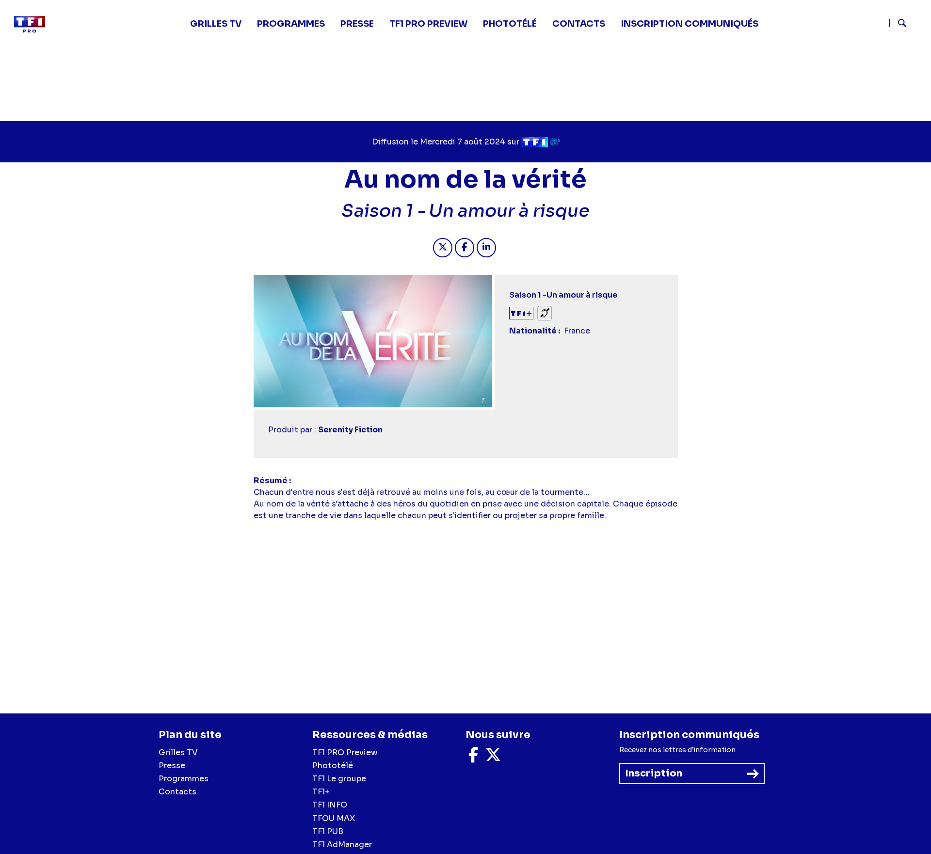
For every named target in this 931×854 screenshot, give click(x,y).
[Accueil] (33, 24)
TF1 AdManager (342, 844)
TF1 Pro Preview (428, 23)
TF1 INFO (329, 805)
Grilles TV (215, 23)
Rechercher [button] (898, 23)
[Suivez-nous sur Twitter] (493, 758)
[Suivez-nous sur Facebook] (473, 758)
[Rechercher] (906, 24)
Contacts (177, 792)
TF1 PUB (327, 831)
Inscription (653, 773)
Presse (357, 23)
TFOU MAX (333, 818)
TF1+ (320, 792)
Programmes (184, 779)
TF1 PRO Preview (345, 752)
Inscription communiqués (689, 23)
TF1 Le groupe (339, 779)
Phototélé (510, 23)
